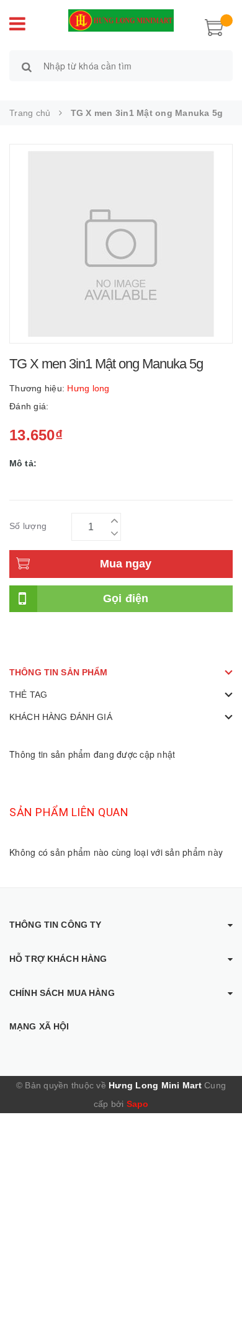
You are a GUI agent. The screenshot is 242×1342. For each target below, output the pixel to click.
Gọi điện (126, 598)
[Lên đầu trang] (217, 1304)
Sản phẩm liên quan (68, 812)
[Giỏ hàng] (214, 26)
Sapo (138, 1104)
